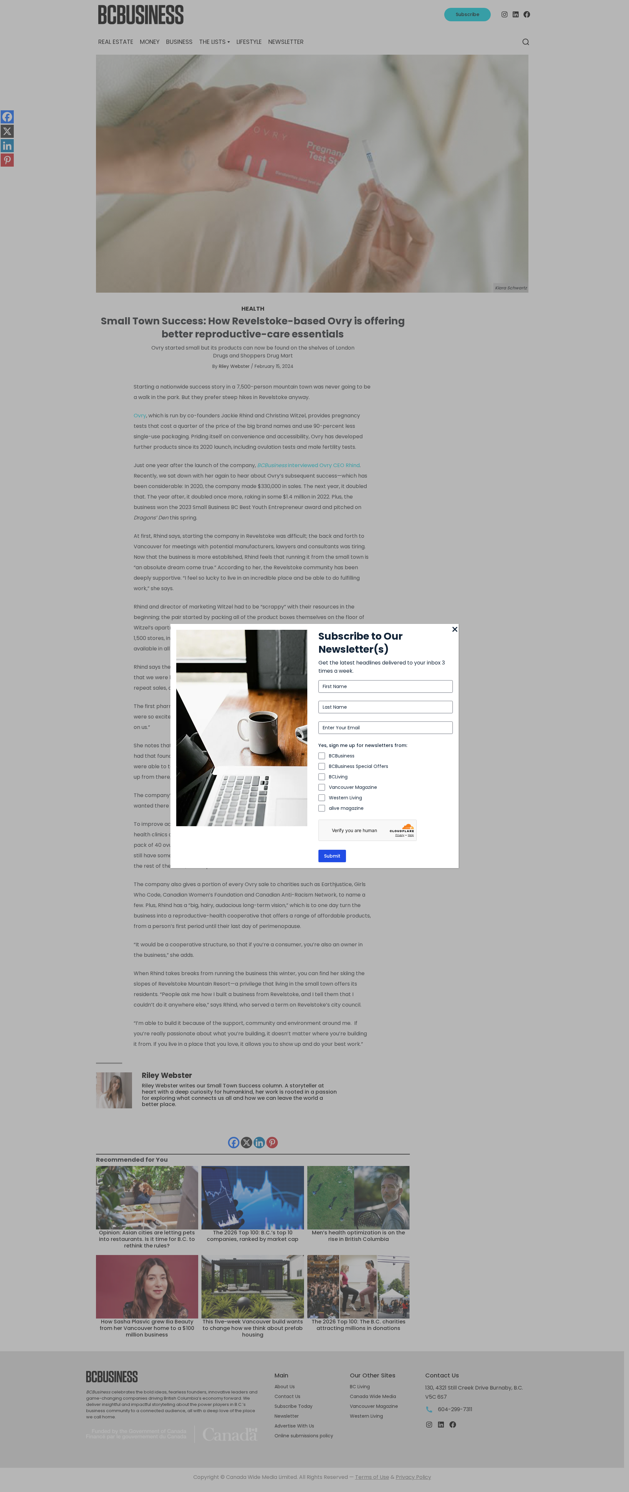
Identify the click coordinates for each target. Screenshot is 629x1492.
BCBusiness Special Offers (358, 766)
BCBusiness (341, 756)
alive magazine (346, 808)
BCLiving (338, 776)
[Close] (455, 630)
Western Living (345, 797)
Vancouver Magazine (353, 787)
